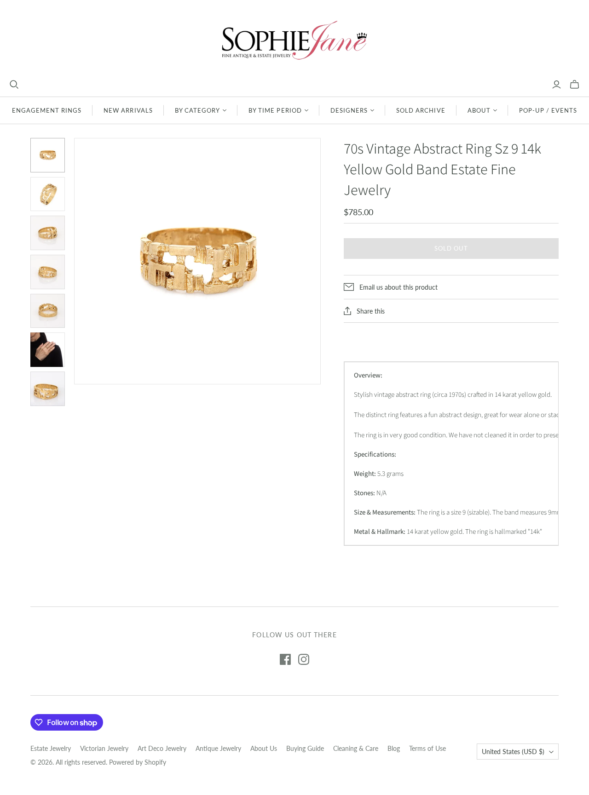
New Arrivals (128, 110)
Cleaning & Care (355, 748)
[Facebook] (285, 659)
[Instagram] (303, 659)
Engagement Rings (47, 110)
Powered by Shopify (137, 762)
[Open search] (14, 84)
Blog (393, 748)
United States (513, 751)
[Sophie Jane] (294, 39)
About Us (263, 748)
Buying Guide (305, 748)
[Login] (556, 85)
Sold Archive (420, 110)
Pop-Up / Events (548, 110)
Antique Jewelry (218, 748)
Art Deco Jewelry (162, 748)
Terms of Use (427, 748)
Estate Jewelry (50, 748)
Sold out (451, 248)
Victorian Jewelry (104, 748)
